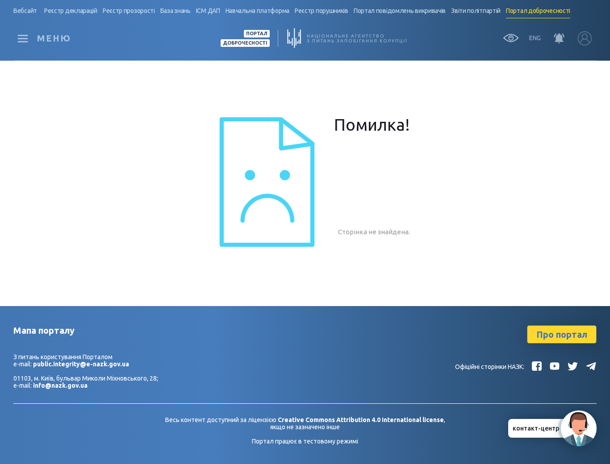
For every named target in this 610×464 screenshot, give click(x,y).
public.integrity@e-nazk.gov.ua (81, 364)
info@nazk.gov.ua (60, 385)
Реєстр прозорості (129, 10)
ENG (535, 37)
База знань (175, 10)
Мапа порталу (44, 330)
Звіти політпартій (476, 10)
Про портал (561, 334)
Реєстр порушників (321, 10)
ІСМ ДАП (208, 10)
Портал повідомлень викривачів (400, 10)
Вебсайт (25, 10)
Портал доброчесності (538, 10)
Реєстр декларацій (70, 10)
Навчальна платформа (257, 10)
